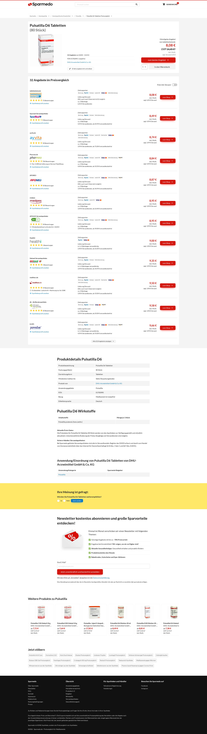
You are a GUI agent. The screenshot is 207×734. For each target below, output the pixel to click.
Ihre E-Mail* (61, 562)
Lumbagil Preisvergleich (117, 655)
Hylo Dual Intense (66, 655)
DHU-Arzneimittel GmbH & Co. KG (79, 62)
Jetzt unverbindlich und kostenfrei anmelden (80, 572)
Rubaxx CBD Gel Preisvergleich (39, 660)
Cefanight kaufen (161, 655)
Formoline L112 (51, 655)
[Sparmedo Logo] (40, 4)
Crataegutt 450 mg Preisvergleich (85, 660)
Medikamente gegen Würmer (146, 660)
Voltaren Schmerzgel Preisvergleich (140, 655)
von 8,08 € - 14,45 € (78, 55)
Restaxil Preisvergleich (107, 660)
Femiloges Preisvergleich (62, 660)
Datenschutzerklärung (101, 578)
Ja (61, 501)
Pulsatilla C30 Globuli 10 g (40, 623)
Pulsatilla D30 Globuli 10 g (67, 623)
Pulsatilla (61, 474)
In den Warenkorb (162, 67)
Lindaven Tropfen (100, 655)
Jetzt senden (77, 501)
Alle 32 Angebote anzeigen (102, 341)
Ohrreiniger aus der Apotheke (65, 666)
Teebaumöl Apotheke (126, 660)
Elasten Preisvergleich (83, 655)
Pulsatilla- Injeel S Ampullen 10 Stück (94, 623)
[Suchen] (136, 4)
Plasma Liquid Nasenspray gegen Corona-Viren (137, 666)
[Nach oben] (201, 728)
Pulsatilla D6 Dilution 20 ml (120, 623)
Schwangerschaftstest (86, 666)
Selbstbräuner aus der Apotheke (107, 666)
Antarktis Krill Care (35, 655)
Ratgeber (69, 694)
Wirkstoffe (69, 696)
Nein (68, 501)
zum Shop (166, 97)
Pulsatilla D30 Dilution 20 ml (147, 623)
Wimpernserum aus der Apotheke (40, 666)
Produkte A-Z (70, 691)
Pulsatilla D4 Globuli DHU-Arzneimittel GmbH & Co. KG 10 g (173, 623)
